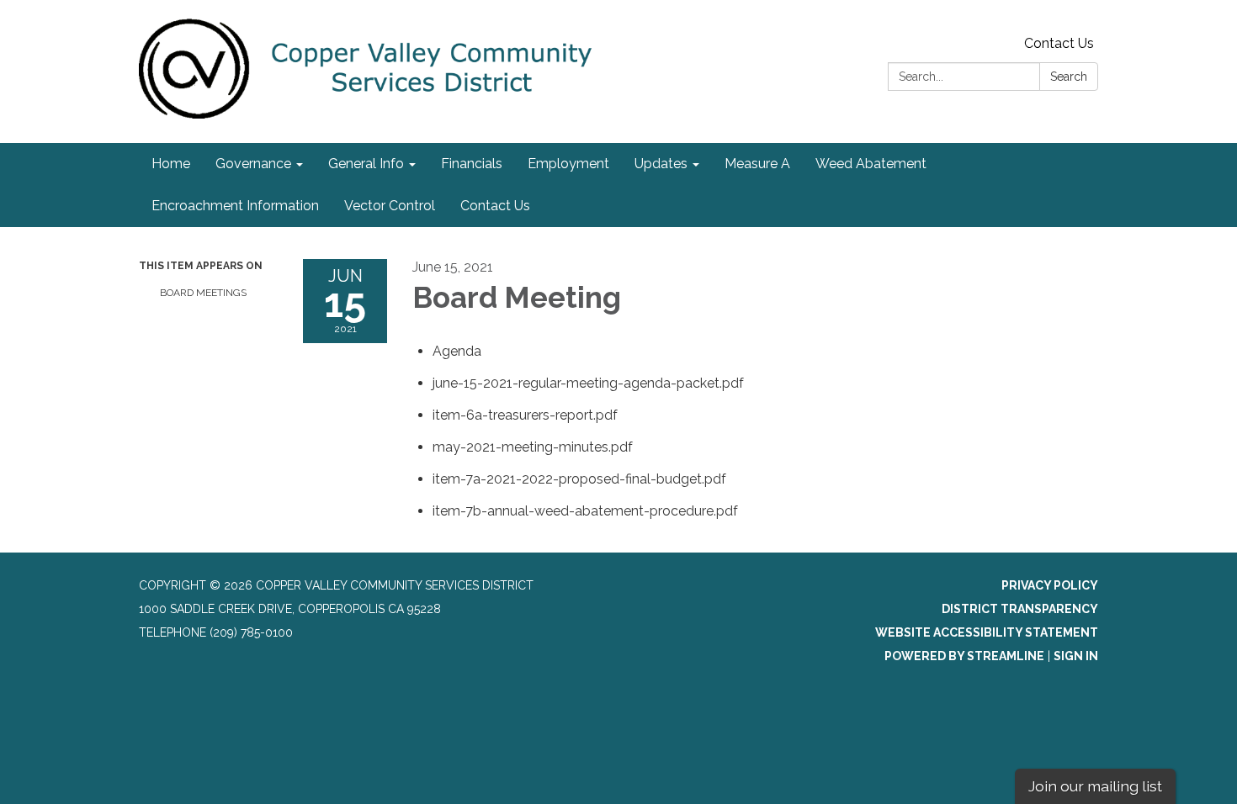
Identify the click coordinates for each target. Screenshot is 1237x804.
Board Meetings (203, 293)
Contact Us (1059, 43)
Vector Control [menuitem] (389, 206)
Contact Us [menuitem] (495, 206)
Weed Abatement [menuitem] (870, 164)
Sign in (1076, 656)
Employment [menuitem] (568, 164)
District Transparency (1020, 609)
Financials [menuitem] (471, 164)
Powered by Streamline (964, 656)
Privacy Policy (1049, 585)
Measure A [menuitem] (757, 164)
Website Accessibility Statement (986, 632)
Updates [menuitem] (661, 164)
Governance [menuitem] (253, 164)
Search (1068, 76)
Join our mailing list (1095, 786)
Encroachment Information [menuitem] (235, 206)
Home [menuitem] (170, 164)
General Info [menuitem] (366, 164)
